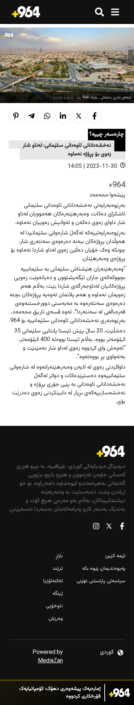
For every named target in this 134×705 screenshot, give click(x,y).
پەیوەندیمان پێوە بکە (103, 569)
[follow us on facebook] (121, 527)
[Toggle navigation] (115, 12)
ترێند (58, 569)
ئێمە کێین (115, 556)
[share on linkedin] (63, 116)
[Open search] (99, 12)
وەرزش (56, 619)
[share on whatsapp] (47, 116)
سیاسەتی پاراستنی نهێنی (100, 581)
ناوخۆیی (54, 606)
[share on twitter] (78, 116)
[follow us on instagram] (96, 527)
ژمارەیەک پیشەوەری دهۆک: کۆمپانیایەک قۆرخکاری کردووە (60, 692)
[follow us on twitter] (109, 527)
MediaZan (50, 661)
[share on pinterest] (16, 116)
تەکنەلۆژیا (53, 581)
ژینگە (58, 594)
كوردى (107, 652)
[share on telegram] (31, 116)
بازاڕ (59, 556)
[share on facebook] (94, 116)
